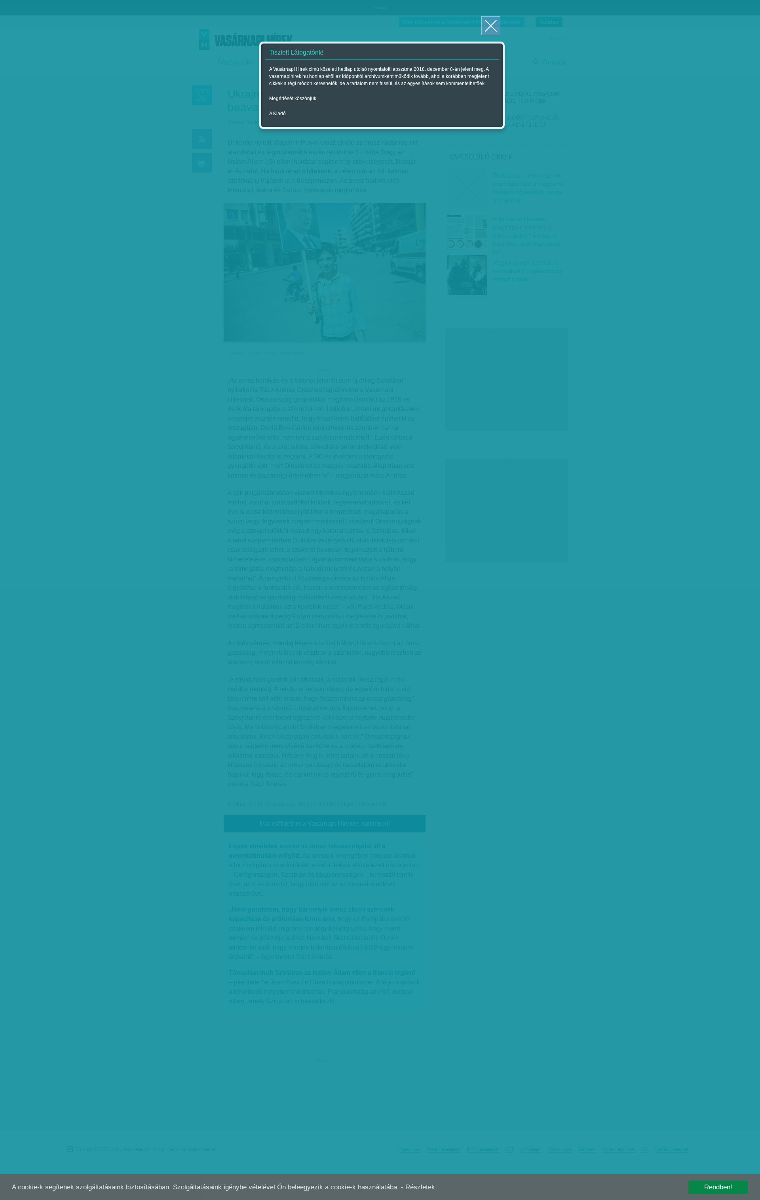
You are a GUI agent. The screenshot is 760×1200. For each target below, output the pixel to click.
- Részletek (418, 1187)
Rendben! (718, 1187)
